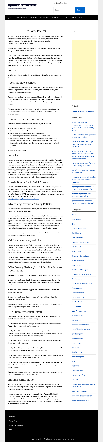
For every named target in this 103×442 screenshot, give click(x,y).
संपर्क (80, 17)
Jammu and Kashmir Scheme (81, 256)
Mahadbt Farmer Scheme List (81, 274)
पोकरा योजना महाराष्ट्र (78, 357)
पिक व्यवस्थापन (76, 348)
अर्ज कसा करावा (76, 320)
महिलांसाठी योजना (76, 380)
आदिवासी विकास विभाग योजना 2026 (82, 329)
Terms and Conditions (50, 17)
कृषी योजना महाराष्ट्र (21, 17)
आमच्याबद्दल (33, 17)
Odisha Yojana (77, 279)
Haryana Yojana (77, 238)
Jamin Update (76, 251)
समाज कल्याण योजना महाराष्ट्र (80, 391)
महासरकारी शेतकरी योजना (22, 5)
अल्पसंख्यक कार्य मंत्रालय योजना (80, 325)
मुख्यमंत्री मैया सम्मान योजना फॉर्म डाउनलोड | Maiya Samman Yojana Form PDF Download (84, 179)
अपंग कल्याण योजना (77, 315)
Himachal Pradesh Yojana (80, 242)
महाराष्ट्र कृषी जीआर (77, 370)
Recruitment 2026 (78, 297)
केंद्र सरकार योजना (77, 338)
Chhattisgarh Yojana (79, 228)
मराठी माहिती (75, 366)
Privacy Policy (69, 17)
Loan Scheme (76, 265)
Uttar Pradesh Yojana (79, 311)
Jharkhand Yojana (78, 260)
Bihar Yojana (76, 219)
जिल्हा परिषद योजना (77, 343)
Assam (74, 215)
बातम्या (73, 361)
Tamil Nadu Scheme (78, 302)
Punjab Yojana (77, 288)
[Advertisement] (84, 70)
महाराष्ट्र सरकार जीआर (78, 375)
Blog (73, 224)
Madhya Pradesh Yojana (80, 270)
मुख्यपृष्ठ (10, 17)
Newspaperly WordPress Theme (63, 439)
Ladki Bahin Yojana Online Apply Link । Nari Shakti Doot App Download (82, 144)
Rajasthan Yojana (78, 292)
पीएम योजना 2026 (77, 352)
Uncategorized (77, 306)
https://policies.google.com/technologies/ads (23, 199)
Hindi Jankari (76, 247)
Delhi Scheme (76, 233)
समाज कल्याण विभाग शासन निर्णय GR (82, 396)
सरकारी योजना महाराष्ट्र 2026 (80, 400)
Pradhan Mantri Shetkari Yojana (82, 283)
